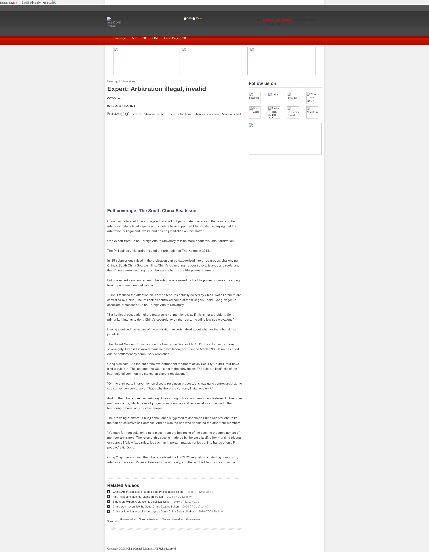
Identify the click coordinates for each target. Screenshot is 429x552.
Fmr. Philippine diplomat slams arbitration (138, 496)
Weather (111, 25)
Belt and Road (301, 19)
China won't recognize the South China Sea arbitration (146, 506)
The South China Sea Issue (167, 210)
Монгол (47, 2)
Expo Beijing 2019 (272, 24)
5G (258, 24)
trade (312, 19)
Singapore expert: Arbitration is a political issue (141, 501)
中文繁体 (36, 2)
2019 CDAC (150, 38)
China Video (128, 81)
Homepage (118, 38)
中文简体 (24, 2)
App (134, 38)
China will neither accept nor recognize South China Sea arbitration (154, 511)
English (13, 2)
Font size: (113, 113)
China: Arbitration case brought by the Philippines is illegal (148, 491)
